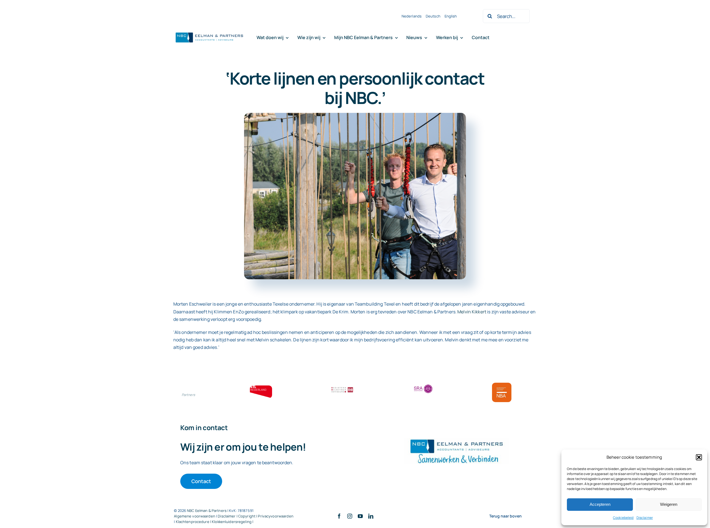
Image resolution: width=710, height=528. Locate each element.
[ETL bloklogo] (261, 388)
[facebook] (339, 516)
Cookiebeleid (623, 517)
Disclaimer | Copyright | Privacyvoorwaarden (255, 516)
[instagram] (349, 516)
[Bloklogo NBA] (501, 385)
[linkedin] (370, 516)
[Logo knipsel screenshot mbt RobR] (209, 33)
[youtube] (360, 516)
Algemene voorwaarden (194, 516)
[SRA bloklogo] (423, 385)
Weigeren (668, 504)
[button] (699, 457)
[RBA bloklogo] (342, 388)
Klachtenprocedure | (194, 521)
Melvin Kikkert (471, 312)
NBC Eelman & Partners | (208, 510)
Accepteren (600, 504)
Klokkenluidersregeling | (232, 521)
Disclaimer (645, 517)
